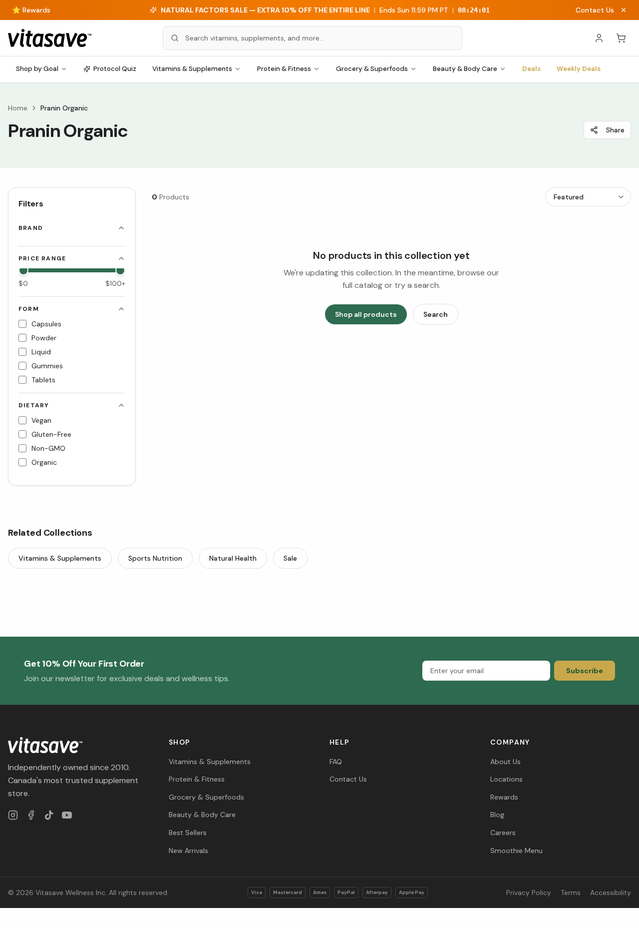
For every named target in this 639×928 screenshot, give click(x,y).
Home (17, 107)
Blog (497, 814)
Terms (571, 892)
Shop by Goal (37, 68)
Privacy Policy (528, 892)
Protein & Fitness (284, 68)
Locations (506, 779)
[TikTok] (49, 815)
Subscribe (584, 670)
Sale (290, 558)
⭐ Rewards (31, 9)
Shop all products (366, 314)
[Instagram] (13, 815)
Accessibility (610, 892)
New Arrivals (188, 850)
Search (435, 314)
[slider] (23, 270)
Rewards (504, 797)
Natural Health (233, 558)
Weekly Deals (579, 68)
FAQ (335, 761)
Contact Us (595, 9)
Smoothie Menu (516, 850)
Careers (503, 832)
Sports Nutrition (155, 558)
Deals (531, 68)
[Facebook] (31, 815)
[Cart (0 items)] (621, 38)
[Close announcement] (623, 9)
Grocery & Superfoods (372, 68)
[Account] (599, 38)
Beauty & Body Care (465, 68)
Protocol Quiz (114, 68)
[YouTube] (67, 815)
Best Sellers (188, 832)
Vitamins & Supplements (192, 68)
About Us (505, 761)
